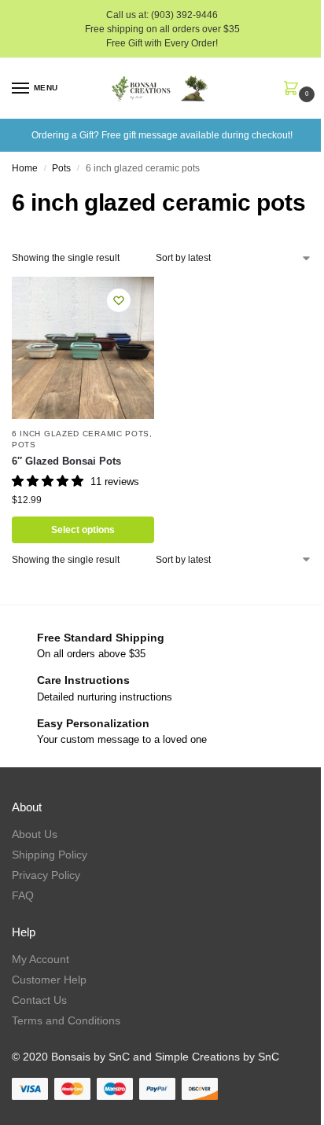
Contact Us (39, 1000)
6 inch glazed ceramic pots (80, 433)
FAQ (23, 895)
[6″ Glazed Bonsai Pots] (83, 348)
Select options (83, 529)
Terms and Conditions (66, 1020)
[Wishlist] (119, 300)
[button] (294, 89)
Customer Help (49, 979)
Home (25, 168)
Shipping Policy (49, 854)
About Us (34, 834)
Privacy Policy (46, 875)
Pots (61, 168)
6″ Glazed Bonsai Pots (66, 461)
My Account (40, 959)
